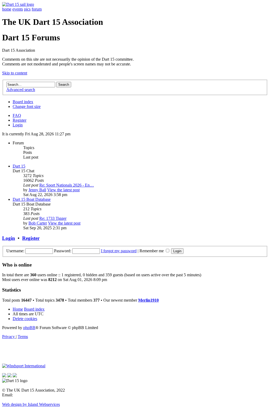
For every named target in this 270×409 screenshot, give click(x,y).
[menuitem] (25, 318)
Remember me (152, 251)
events (17, 9)
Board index (23, 101)
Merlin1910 (148, 300)
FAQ (17, 115)
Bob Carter (37, 223)
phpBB (29, 327)
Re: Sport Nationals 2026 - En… (66, 185)
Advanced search (20, 89)
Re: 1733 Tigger (52, 218)
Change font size (27, 106)
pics (27, 9)
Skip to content (14, 73)
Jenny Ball (37, 190)
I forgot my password (119, 251)
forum (37, 9)
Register (19, 120)
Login (18, 125)
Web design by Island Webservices (31, 404)
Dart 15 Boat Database (32, 199)
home (6, 9)
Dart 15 (19, 166)
